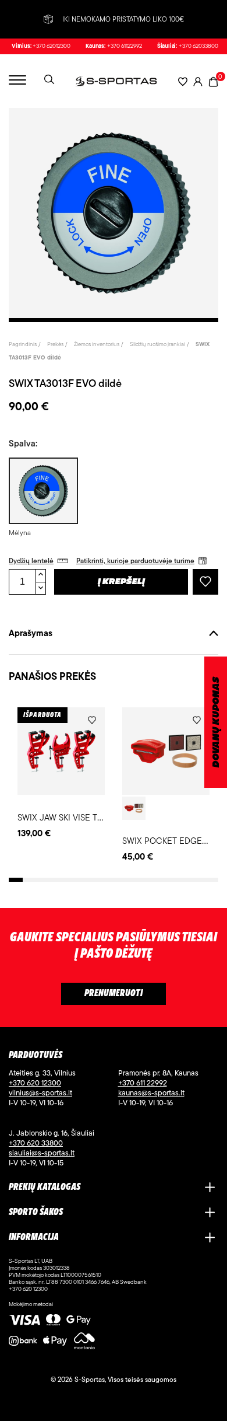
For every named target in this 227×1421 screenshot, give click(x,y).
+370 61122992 (124, 46)
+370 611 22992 (142, 1082)
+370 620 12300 (35, 1082)
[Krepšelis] (213, 80)
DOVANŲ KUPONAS (216, 722)
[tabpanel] (113, 213)
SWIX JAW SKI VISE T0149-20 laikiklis (86, 817)
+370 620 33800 (36, 1142)
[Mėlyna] (42, 491)
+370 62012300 (51, 46)
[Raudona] (134, 808)
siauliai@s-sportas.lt (42, 1152)
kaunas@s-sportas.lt (151, 1092)
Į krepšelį (121, 581)
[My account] (198, 81)
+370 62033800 (198, 46)
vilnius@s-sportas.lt (40, 1092)
